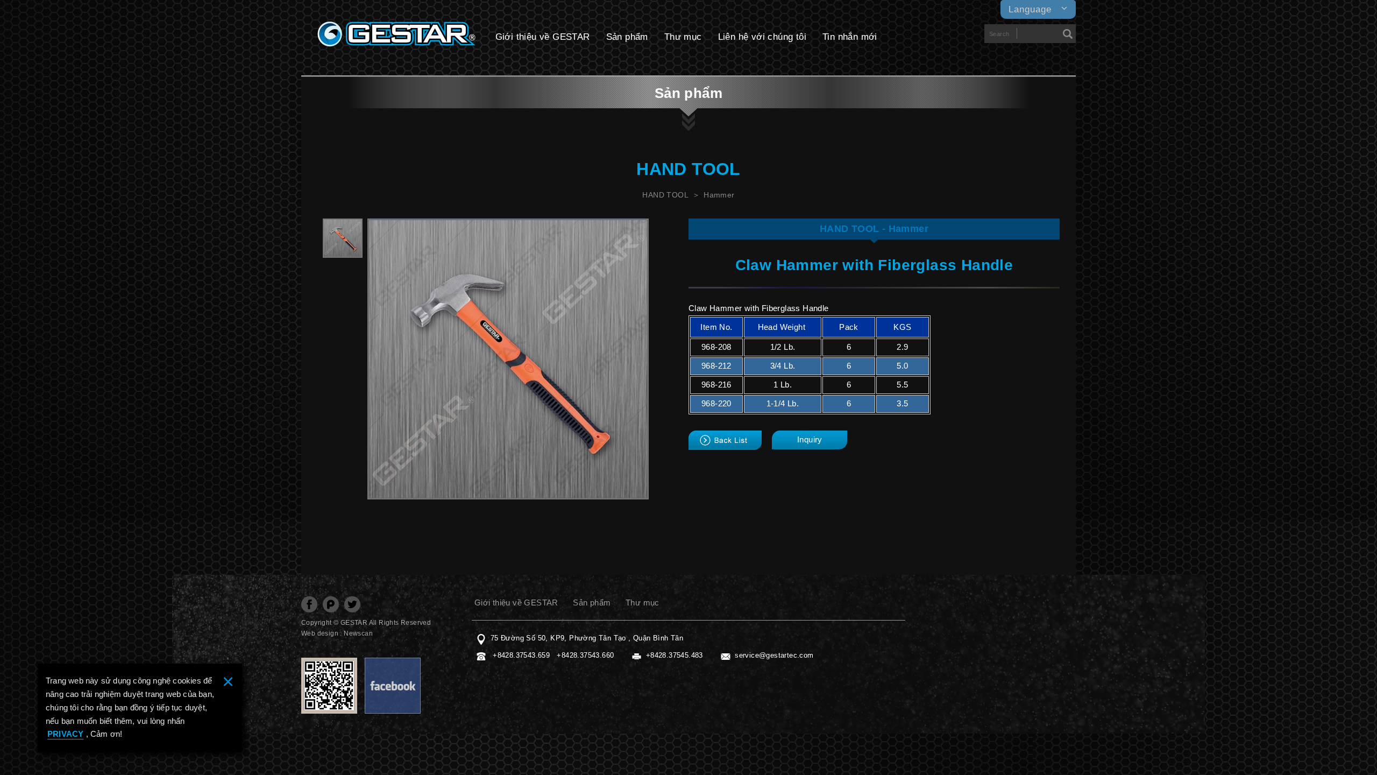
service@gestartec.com (774, 655)
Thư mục (683, 37)
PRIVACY (65, 733)
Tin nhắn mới (849, 37)
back (725, 440)
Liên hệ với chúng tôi (762, 37)
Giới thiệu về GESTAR (542, 37)
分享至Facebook (309, 604)
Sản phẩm (627, 37)
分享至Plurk (331, 604)
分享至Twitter (352, 604)
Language (1030, 9)
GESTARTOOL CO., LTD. (396, 34)
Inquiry (809, 439)
